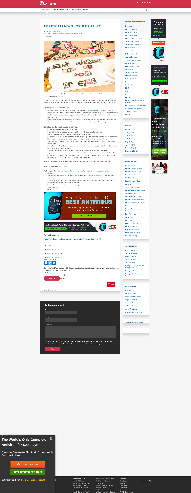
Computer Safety (47, 10)
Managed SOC (130, 271)
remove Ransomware (71, 171)
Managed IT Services (132, 229)
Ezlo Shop (128, 290)
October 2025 (129, 129)
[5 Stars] (70, 34)
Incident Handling (130, 256)
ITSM (127, 91)
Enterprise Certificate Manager (135, 190)
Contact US (123, 487)
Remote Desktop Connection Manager (134, 101)
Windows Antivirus (131, 76)
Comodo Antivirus (131, 32)
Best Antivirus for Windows (134, 38)
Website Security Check (133, 196)
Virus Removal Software (80, 487)
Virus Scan (128, 82)
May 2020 (128, 142)
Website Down (130, 115)
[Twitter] (50, 263)
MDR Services (130, 250)
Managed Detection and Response (132, 275)
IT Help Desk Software (127, 492)
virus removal (96, 175)
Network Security (130, 206)
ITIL (126, 94)
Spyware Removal (131, 57)
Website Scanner (130, 193)
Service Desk (129, 85)
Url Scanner (100, 490)
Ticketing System (131, 112)
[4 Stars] (64, 34)
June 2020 (128, 138)
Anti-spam (128, 184)
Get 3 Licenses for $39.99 (33, 480)
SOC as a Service (131, 253)
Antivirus (50, 175)
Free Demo (123, 481)
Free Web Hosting (131, 236)
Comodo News (59, 10)
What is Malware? (78, 490)
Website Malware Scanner (133, 172)
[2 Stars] (52, 34)
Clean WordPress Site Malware (135, 203)
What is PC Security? (79, 481)
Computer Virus (130, 63)
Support (122, 483)
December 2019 (130, 151)
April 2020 (128, 145)
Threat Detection (130, 259)
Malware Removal (131, 54)
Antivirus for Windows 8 (132, 41)
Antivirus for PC (130, 69)
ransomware (93, 110)
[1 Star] (47, 34)
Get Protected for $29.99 (27, 472)
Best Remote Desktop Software (135, 105)
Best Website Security (132, 175)
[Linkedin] (54, 263)
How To (68, 10)
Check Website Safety (132, 232)
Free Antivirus (129, 26)
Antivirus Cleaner (130, 51)
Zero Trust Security (131, 214)
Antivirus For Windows (80, 10)
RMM (127, 88)
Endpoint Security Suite (132, 181)
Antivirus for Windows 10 (133, 45)
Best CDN (128, 220)
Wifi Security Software (132, 187)
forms (46, 96)
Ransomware (52, 290)
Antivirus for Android (131, 29)
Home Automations (131, 226)
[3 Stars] (58, 34)
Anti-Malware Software (103, 481)
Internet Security (130, 165)
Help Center (123, 485)
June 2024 (128, 132)
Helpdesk (128, 97)
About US (123, 490)
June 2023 (128, 135)
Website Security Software (104, 485)
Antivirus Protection (131, 72)
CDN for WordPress (131, 223)
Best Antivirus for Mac (132, 66)
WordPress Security (131, 178)
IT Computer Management (133, 108)
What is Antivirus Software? (134, 60)
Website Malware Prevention (134, 199)
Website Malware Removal (133, 168)
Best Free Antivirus (131, 79)
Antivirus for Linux (131, 35)
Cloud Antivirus (130, 48)
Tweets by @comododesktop (134, 322)
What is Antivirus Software (81, 483)
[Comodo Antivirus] (48, 4)
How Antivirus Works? (80, 485)
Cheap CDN (129, 217)
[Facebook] (46, 263)
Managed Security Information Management (135, 267)
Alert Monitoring (130, 262)
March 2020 (129, 148)
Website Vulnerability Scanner (105, 492)
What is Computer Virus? (81, 492)
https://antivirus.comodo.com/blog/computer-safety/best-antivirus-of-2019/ (72, 239)
